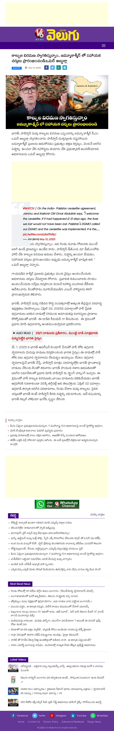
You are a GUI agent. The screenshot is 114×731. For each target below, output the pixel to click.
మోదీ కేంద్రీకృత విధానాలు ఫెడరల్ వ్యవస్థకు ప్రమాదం (36, 431)
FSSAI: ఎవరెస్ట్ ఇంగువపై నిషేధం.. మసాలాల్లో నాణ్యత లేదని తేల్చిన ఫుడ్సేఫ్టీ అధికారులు (53, 645)
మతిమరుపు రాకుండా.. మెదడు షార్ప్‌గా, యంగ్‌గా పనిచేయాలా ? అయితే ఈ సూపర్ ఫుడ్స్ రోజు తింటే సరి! (56, 623)
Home (21, 722)
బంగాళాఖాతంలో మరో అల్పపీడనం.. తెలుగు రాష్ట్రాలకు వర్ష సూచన (44, 596)
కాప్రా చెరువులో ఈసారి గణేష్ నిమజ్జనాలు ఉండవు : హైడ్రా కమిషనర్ (45, 635)
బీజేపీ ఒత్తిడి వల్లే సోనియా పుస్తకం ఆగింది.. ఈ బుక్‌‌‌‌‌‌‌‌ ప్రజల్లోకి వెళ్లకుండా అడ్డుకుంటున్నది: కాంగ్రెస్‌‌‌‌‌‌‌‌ (54, 442)
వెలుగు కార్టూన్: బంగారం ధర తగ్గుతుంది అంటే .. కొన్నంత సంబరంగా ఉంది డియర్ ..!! (62, 680)
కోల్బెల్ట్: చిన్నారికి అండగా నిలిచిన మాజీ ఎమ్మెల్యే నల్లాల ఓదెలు (41, 523)
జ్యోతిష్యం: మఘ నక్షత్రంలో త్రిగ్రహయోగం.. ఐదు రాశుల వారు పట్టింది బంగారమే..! (51, 602)
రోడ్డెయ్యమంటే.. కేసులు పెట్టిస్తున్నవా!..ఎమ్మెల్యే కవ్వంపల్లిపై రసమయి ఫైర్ (47, 549)
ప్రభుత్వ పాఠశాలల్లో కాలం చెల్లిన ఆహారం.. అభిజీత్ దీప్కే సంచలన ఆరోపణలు (48, 436)
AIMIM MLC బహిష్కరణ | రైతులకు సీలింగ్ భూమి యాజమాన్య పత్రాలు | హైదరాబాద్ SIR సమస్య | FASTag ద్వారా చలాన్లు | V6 (63, 691)
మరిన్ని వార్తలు (97, 515)
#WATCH (28, 209)
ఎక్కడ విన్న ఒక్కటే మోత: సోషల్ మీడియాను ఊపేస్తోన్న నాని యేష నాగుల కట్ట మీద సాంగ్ (56, 570)
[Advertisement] (57, 13)
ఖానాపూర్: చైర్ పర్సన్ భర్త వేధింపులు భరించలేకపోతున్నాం (40, 533)
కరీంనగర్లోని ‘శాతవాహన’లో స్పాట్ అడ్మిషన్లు (33, 528)
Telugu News (94, 722)
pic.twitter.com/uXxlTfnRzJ (39, 235)
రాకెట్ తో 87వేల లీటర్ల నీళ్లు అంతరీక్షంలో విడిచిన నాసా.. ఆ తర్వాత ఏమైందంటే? (51, 640)
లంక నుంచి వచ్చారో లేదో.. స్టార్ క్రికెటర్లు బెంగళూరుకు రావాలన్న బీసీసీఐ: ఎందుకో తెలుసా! (56, 544)
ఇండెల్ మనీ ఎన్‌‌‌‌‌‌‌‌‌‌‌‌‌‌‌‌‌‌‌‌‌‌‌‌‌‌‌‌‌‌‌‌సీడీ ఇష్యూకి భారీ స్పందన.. (32, 565)
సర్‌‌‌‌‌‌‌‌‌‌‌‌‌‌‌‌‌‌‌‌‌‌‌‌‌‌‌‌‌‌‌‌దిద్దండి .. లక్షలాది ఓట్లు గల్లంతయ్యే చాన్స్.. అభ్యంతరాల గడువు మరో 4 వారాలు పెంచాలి (62, 668)
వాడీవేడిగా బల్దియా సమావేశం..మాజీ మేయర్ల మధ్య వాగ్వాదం (41, 559)
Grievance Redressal (73, 722)
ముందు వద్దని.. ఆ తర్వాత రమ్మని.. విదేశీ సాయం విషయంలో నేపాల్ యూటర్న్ (50, 607)
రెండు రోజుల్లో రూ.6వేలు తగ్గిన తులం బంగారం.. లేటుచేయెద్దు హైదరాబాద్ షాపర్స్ (52, 591)
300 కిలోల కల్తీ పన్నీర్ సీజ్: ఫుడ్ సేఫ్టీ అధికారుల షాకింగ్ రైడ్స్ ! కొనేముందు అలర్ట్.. (62, 702)
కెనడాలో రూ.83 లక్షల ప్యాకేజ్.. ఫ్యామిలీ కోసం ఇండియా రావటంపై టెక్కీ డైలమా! (51, 630)
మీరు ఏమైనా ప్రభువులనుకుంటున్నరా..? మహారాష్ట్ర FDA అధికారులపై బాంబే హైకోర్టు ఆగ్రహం (56, 426)
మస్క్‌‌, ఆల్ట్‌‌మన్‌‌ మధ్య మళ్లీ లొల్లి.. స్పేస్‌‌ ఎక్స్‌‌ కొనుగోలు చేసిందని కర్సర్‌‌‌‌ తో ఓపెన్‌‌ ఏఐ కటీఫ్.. (56, 539)
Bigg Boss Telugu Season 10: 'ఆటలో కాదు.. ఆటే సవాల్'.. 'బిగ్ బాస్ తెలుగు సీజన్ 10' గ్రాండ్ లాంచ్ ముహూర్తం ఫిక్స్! (57, 614)
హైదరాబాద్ (16, 68)
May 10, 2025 (47, 240)
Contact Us (34, 722)
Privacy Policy (50, 722)
